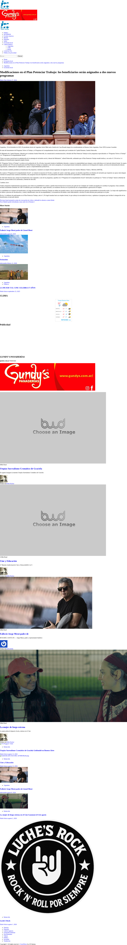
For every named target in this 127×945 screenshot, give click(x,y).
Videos (6, 936)
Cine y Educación (8, 561)
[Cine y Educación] (14, 756)
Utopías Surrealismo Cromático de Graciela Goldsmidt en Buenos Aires (27, 750)
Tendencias (7, 941)
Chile (9, 48)
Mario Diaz (3, 80)
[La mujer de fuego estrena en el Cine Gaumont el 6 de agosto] (14, 808)
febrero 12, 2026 (12, 263)
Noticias (6, 927)
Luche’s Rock (5, 921)
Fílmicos (6, 284)
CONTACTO (8, 51)
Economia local (8, 43)
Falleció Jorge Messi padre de (14, 634)
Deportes (6, 39)
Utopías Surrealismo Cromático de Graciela (21, 468)
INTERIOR (7, 34)
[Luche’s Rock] (47, 914)
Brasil (9, 49)
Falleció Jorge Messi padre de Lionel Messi (16, 230)
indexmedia (3, 234)
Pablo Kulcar (4, 291)
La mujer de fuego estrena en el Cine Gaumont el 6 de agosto (23, 815)
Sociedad (6, 939)
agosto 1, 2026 (12, 924)
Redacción (7, 747)
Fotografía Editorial (9, 932)
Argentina (10, 46)
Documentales (8, 934)
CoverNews (23, 944)
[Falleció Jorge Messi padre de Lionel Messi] (14, 223)
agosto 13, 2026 (12, 754)
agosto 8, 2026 (11, 234)
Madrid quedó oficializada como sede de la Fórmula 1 (17, 202)
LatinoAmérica (8, 44)
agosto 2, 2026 (12, 818)
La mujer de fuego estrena (12, 727)
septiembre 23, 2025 (14, 291)
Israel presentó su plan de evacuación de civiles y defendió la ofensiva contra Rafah (27, 200)
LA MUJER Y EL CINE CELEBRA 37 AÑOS (17, 288)
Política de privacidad (10, 53)
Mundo (6, 38)
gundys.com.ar (4, 361)
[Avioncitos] (14, 253)
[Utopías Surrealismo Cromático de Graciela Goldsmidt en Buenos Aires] (6, 744)
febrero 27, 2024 (12, 80)
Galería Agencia (8, 931)
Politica (6, 32)
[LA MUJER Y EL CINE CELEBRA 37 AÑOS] (14, 279)
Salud (5, 41)
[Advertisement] (56, 341)
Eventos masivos (9, 36)
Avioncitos (4, 260)
